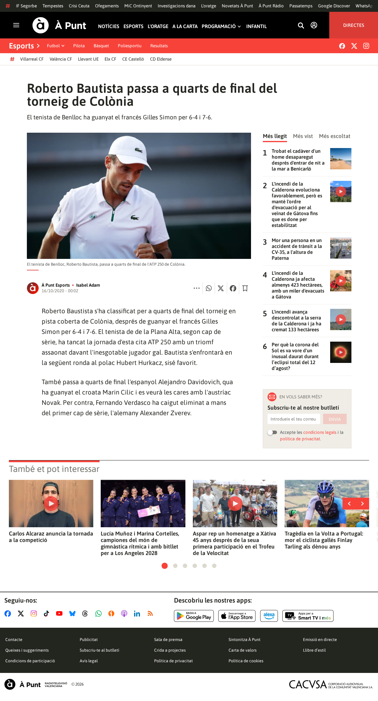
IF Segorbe (26, 5)
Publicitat (89, 639)
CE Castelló (133, 58)
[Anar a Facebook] (8, 613)
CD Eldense (161, 58)
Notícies (108, 26)
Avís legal (89, 660)
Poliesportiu (129, 45)
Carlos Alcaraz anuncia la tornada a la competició (51, 536)
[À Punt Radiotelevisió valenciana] (35, 684)
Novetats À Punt (237, 5)
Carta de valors (243, 650)
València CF (61, 58)
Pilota (79, 45)
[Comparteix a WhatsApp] (209, 288)
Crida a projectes (170, 650)
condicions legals (319, 432)
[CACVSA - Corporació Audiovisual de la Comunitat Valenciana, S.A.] (331, 684)
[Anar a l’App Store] (237, 616)
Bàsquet (101, 45)
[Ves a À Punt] (59, 25)
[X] (354, 46)
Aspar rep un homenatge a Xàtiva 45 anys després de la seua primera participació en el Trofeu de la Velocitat (234, 543)
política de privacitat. (300, 438)
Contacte (13, 639)
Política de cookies (246, 660)
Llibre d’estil (314, 650)
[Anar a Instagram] (35, 613)
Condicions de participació (30, 660)
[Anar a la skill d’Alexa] (269, 616)
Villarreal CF (32, 58)
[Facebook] (342, 46)
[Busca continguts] (300, 26)
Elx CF (110, 58)
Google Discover (334, 5)
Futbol (53, 45)
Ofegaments (107, 5)
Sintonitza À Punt (244, 639)
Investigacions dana (176, 5)
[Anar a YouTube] (60, 613)
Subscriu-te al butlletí (99, 650)
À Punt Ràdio (271, 5)
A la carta (185, 26)
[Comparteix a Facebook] (233, 288)
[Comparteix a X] (221, 288)
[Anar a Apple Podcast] (125, 613)
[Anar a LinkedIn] (138, 613)
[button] (165, 566)
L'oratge (208, 5)
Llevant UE (88, 58)
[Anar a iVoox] (112, 613)
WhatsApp (366, 5)
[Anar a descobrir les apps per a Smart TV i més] (308, 616)
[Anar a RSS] (151, 613)
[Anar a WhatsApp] (99, 613)
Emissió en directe (320, 639)
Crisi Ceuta (79, 5)
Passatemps (300, 5)
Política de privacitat (173, 660)
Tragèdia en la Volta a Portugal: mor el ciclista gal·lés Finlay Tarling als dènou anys (324, 540)
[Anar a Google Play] (194, 616)
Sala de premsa (168, 639)
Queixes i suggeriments (27, 650)
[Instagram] (366, 46)
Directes (353, 25)
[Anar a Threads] (86, 613)
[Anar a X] (22, 613)
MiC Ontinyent (138, 5)
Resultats (159, 45)
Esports (133, 26)
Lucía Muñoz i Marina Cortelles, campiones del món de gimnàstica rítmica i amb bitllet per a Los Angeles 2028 (140, 543)
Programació (219, 26)
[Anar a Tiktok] (48, 613)
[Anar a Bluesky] (73, 613)
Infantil (256, 26)
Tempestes (53, 5)
